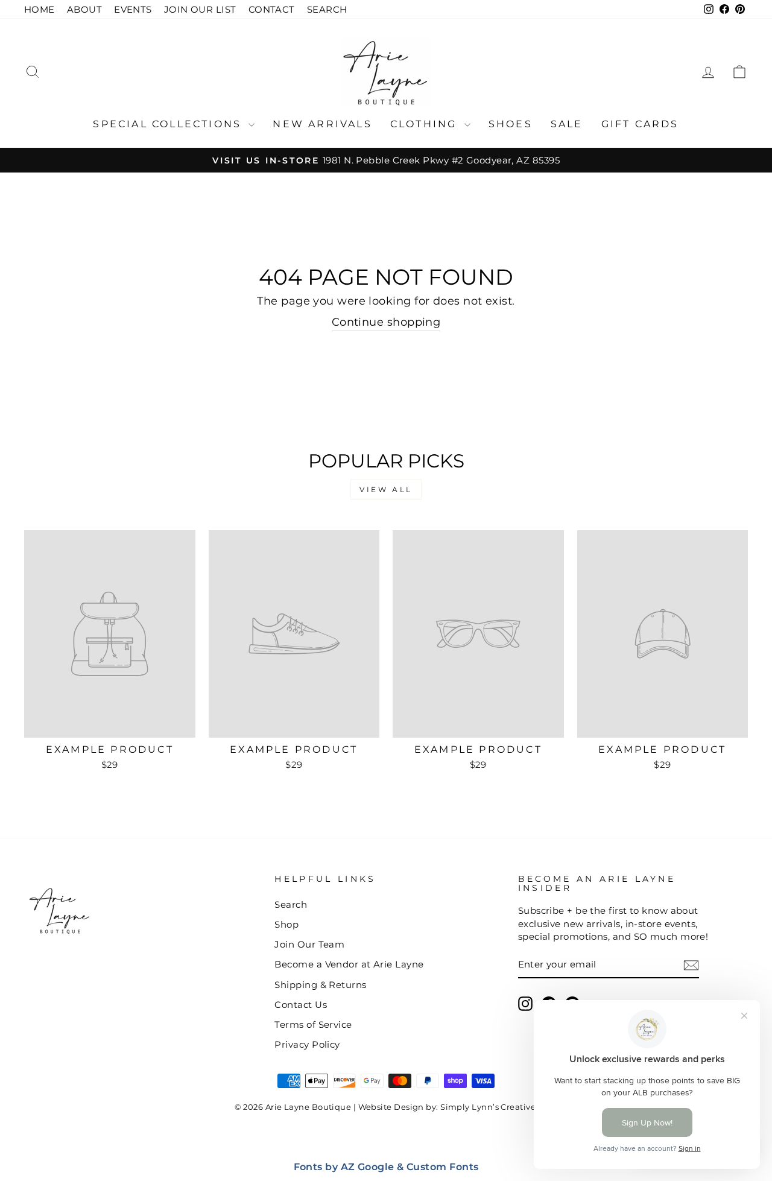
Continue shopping (386, 322)
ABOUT (84, 9)
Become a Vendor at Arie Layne (348, 964)
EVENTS (133, 9)
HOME (39, 9)
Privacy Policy (307, 1044)
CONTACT (271, 9)
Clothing (425, 124)
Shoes (511, 124)
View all (386, 489)
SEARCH (327, 9)
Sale (567, 124)
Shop (286, 924)
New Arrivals (322, 124)
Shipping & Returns (320, 984)
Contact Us (300, 1004)
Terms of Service (313, 1024)
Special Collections (169, 124)
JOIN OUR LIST (200, 9)
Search (290, 904)
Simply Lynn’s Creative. (488, 1107)
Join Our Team (309, 944)
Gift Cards (640, 124)
